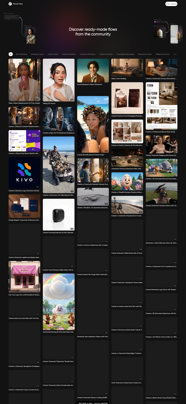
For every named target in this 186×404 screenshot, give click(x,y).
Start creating (171, 4)
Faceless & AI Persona (87, 54)
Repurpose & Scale (144, 54)
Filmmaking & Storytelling (125, 54)
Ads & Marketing (21, 54)
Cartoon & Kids (53, 54)
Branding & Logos (37, 54)
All (11, 54)
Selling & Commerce (163, 54)
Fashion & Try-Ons (106, 54)
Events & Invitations (69, 54)
